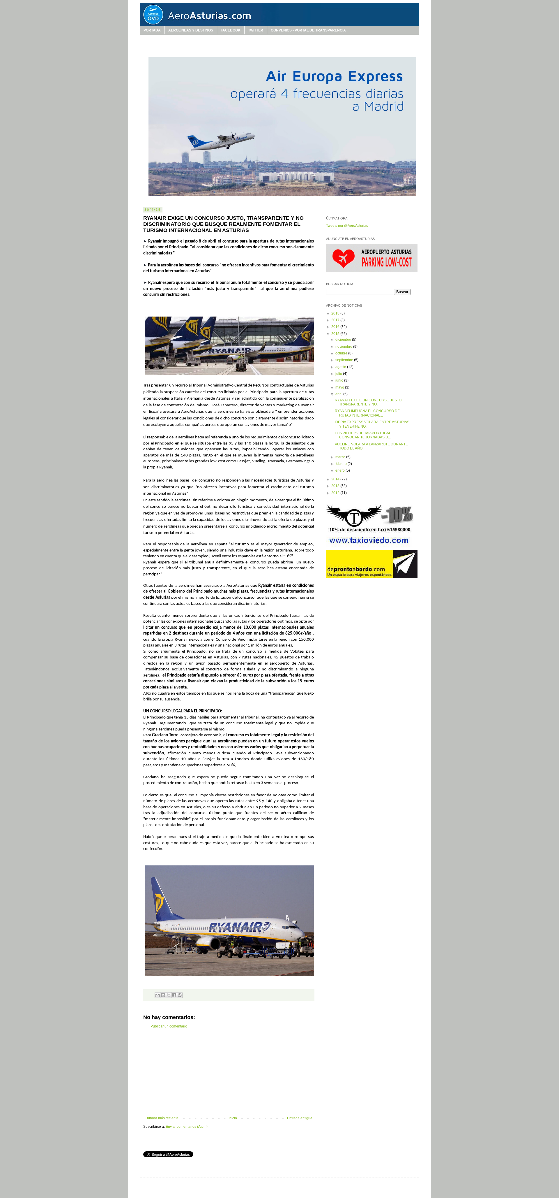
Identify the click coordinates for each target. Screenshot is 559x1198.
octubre (341, 353)
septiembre (344, 360)
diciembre (343, 340)
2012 (335, 493)
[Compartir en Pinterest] (180, 995)
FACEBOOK (230, 30)
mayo (340, 387)
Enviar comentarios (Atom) (187, 1127)
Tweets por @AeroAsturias (347, 226)
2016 (335, 327)
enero (340, 470)
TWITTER (255, 30)
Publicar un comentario (169, 1026)
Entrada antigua (299, 1118)
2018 (335, 313)
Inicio (233, 1118)
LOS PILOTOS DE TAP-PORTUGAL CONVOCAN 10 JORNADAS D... (363, 435)
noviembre (344, 347)
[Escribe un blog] (163, 995)
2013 (335, 486)
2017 (335, 320)
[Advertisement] (228, 1072)
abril (339, 394)
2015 (335, 334)
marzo (340, 457)
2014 (335, 479)
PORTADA (152, 30)
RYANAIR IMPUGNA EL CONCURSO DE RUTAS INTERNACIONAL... (367, 413)
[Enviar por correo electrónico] (157, 995)
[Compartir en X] (168, 995)
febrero (341, 464)
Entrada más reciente (161, 1118)
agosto (341, 367)
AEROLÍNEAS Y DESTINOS (190, 30)
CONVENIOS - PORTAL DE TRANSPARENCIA (308, 30)
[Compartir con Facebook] (174, 995)
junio (339, 380)
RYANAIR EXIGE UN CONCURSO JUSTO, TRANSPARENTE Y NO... (368, 402)
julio (339, 374)
